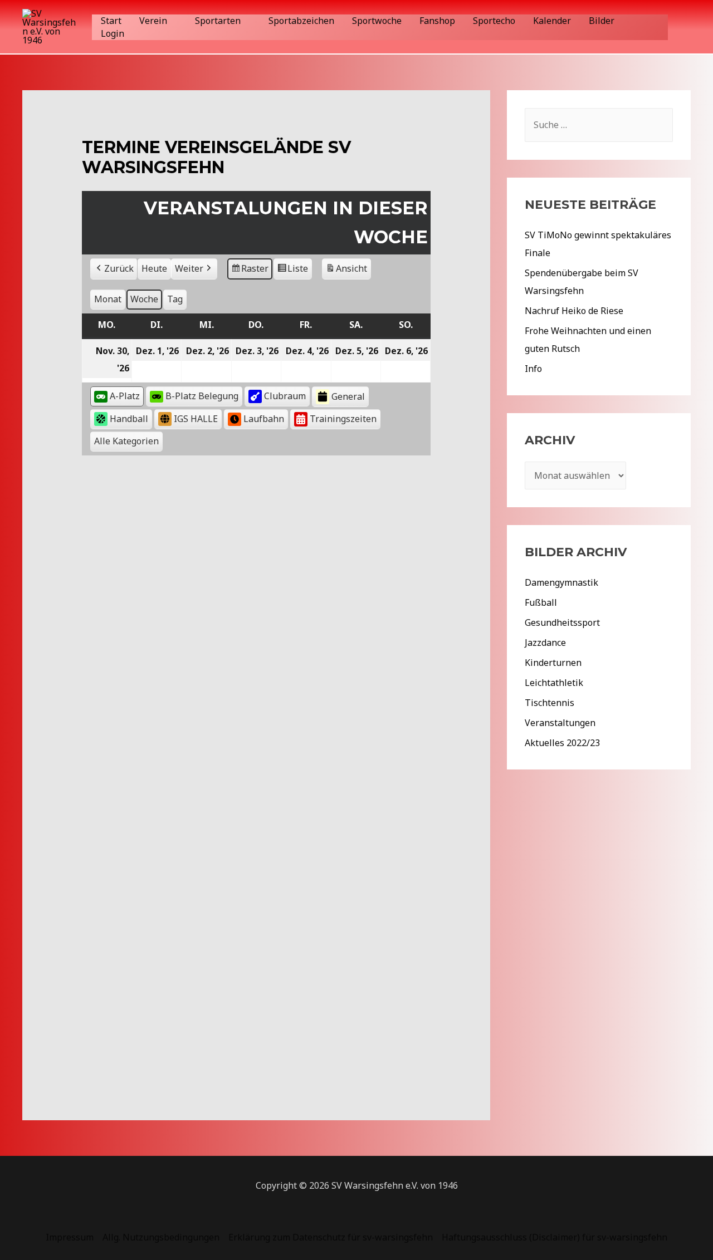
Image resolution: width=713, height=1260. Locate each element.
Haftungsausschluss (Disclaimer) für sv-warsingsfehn (554, 1237)
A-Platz (125, 396)
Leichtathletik (554, 682)
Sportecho (494, 20)
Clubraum (285, 396)
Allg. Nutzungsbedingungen (160, 1237)
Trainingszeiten (343, 419)
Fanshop (437, 20)
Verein (153, 20)
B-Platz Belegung (201, 396)
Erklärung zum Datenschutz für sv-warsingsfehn (330, 1237)
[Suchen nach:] (599, 125)
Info (533, 368)
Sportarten (218, 20)
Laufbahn (263, 419)
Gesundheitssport (562, 622)
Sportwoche (377, 20)
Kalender (552, 20)
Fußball (541, 602)
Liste (292, 271)
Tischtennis (549, 703)
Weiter (189, 268)
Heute (154, 268)
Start (111, 20)
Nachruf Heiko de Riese (574, 311)
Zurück (119, 268)
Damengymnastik (561, 582)
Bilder (601, 20)
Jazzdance (545, 642)
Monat (107, 299)
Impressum (70, 1237)
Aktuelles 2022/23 (562, 743)
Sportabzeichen (301, 20)
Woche (144, 299)
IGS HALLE (196, 419)
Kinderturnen (553, 662)
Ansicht (348, 271)
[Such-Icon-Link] (685, 27)
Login (112, 33)
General (348, 396)
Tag (175, 299)
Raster (250, 271)
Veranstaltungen (560, 723)
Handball (129, 419)
